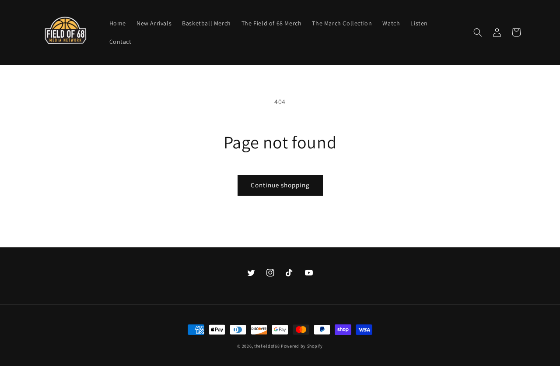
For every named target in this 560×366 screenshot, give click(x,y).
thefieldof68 (267, 346)
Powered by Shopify (302, 346)
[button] (477, 32)
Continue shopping (280, 185)
